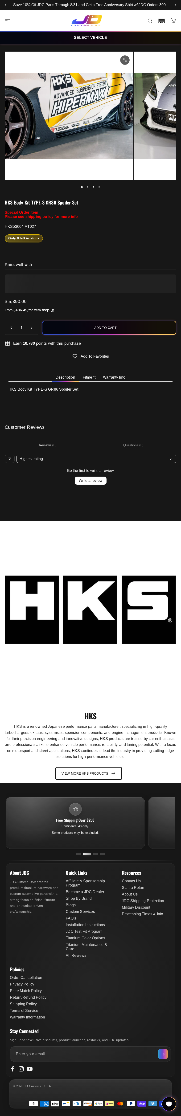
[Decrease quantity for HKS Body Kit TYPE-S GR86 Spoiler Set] (10, 328)
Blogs (71, 905)
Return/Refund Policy (28, 997)
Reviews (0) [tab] (48, 445)
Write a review (91, 480)
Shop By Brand (79, 898)
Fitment (89, 377)
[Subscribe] (163, 1054)
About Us (130, 894)
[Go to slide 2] (87, 854)
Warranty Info (114, 377)
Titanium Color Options (85, 938)
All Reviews (76, 955)
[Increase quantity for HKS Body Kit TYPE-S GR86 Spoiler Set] (32, 328)
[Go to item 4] (99, 187)
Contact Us (131, 881)
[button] (161, 21)
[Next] (174, 5)
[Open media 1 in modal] (125, 60)
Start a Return (133, 888)
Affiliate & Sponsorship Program (85, 883)
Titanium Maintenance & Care (86, 947)
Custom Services (80, 912)
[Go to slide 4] (102, 854)
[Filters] (10, 459)
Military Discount (136, 907)
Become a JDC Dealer (85, 892)
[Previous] (6, 5)
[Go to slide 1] (78, 854)
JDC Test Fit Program (84, 931)
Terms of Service (24, 1011)
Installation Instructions (85, 925)
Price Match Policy (26, 991)
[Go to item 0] (82, 187)
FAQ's (71, 918)
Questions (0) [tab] (133, 445)
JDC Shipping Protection (143, 901)
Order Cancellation (26, 978)
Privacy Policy (22, 984)
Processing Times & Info (142, 914)
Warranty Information (27, 1017)
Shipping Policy (23, 1004)
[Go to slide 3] (95, 854)
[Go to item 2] (87, 187)
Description (65, 377)
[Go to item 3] (93, 187)
